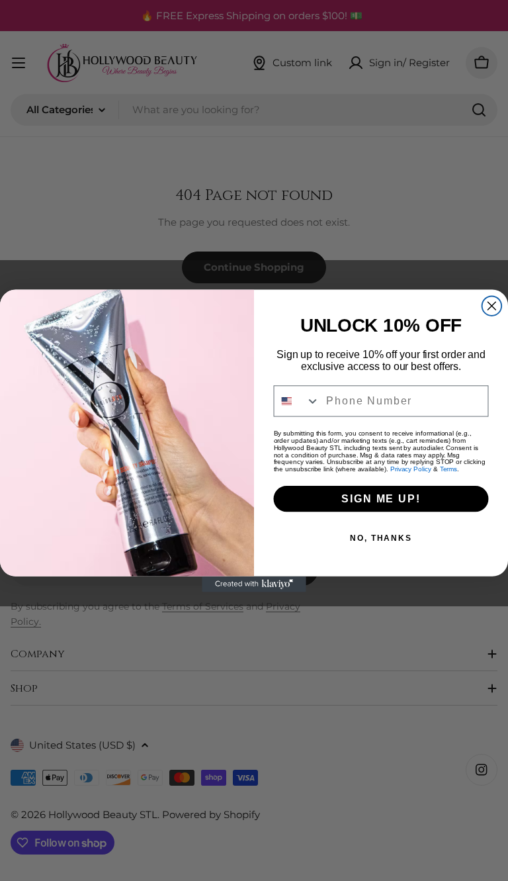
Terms (449, 469)
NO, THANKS (381, 537)
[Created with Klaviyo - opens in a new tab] (254, 584)
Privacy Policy (410, 469)
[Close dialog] (492, 306)
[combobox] (297, 401)
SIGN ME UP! (380, 498)
